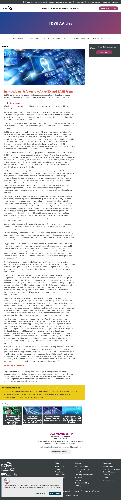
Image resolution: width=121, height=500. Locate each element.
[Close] (61, 479)
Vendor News (79, 472)
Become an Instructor (82, 469)
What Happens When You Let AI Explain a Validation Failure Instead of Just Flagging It (13, 420)
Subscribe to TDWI (108, 8)
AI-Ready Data (108, 480)
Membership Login (93, 2)
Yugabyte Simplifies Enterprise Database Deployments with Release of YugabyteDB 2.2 (37, 394)
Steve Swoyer (15, 103)
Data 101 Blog (79, 480)
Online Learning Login (110, 2)
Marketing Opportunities (84, 475)
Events (51, 2)
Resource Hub (108, 466)
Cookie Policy (22, 489)
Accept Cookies (55, 493)
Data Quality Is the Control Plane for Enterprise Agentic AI (52, 418)
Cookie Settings (40, 493)
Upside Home (18, 38)
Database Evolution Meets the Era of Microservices (24, 397)
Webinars (106, 475)
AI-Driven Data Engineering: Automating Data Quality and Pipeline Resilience (32, 419)
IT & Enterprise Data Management (76, 38)
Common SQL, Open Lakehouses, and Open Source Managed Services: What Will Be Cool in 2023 (41, 391)
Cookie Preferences (92, 491)
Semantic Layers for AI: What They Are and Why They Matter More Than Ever (72, 419)
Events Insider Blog (82, 483)
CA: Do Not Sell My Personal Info (70, 491)
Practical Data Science (101, 38)
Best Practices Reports (111, 469)
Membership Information (60, 452)
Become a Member (82, 466)
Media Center (59, 475)
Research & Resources (64, 2)
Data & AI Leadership (52, 38)
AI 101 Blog (78, 477)
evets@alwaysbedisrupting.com (32, 381)
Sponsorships (79, 2)
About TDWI (59, 466)
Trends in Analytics (33, 38)
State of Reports (109, 472)
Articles (105, 477)
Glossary (78, 486)
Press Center (59, 472)
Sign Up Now (104, 52)
